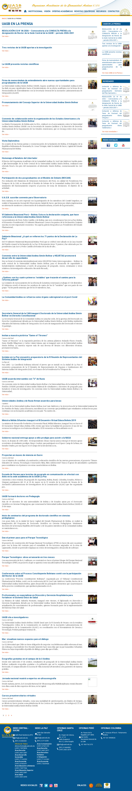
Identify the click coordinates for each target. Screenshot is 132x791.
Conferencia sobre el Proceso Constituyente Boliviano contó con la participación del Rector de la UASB (41, 574)
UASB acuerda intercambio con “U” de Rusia (23, 379)
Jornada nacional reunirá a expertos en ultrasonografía (29, 678)
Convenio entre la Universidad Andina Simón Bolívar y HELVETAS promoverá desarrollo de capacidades (39, 257)
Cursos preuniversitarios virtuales (19, 696)
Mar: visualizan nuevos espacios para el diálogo (25, 639)
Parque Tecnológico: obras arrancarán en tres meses (28, 557)
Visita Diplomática (10, 141)
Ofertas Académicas (62, 11)
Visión (47, 11)
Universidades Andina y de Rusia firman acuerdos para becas (31, 401)
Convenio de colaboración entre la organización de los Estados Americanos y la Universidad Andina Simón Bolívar (41, 120)
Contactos (113, 11)
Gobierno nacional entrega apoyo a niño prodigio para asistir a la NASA (36, 438)
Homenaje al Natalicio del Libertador (19, 158)
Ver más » (5, 36)
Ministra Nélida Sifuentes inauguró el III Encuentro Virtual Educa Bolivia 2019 (39, 420)
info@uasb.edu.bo (21, 738)
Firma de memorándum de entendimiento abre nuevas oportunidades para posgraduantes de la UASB (38, 81)
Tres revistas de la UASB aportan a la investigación (27, 47)
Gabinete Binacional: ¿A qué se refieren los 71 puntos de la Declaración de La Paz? (39, 237)
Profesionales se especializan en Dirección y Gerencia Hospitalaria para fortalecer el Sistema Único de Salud (37, 596)
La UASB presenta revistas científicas (20, 64)
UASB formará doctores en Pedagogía (21, 496)
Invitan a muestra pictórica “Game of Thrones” (25, 335)
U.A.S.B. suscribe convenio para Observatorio (24, 197)
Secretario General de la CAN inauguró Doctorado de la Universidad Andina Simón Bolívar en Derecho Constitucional (42, 314)
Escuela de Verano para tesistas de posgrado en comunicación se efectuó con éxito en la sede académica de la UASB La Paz (40, 475)
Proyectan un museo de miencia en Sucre (22, 455)
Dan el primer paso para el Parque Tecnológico (25, 538)
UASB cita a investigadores (15, 617)
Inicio (25, 11)
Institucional (35, 11)
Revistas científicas (84, 11)
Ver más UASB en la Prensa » (112, 73)
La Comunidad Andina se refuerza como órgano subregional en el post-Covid (39, 297)
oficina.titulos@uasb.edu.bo (25, 746)
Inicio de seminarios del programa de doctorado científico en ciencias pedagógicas (36, 517)
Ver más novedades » (110, 132)
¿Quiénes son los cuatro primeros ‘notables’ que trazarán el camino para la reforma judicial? (38, 278)
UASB (11, 7)
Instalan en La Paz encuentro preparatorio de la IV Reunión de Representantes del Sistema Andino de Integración (42, 358)
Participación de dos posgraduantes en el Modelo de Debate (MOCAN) (36, 178)
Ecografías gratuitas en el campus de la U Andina (26, 659)
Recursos (101, 11)
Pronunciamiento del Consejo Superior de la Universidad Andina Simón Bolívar (40, 102)
